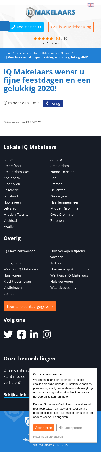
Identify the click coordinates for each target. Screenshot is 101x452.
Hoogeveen (12, 202)
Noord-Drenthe (62, 172)
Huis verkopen (61, 281)
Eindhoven (12, 184)
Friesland (11, 196)
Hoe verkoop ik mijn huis (69, 269)
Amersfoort (12, 165)
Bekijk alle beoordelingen (27, 394)
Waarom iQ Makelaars (21, 269)
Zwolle (9, 226)
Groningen (58, 196)
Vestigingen (13, 287)
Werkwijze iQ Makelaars (69, 275)
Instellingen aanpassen (48, 436)
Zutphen (57, 220)
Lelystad (10, 208)
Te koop (56, 263)
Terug (54, 103)
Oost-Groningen (63, 214)
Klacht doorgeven (17, 281)
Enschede (11, 190)
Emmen (56, 184)
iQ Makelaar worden (19, 251)
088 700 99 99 (28, 27)
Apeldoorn (12, 178)
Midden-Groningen (65, 208)
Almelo (9, 159)
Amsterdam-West (17, 172)
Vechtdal (10, 220)
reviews (51, 43)
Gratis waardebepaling (71, 27)
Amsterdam (59, 165)
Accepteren (43, 428)
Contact (10, 293)
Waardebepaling (63, 287)
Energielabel (13, 263)
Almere (56, 159)
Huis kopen (12, 275)
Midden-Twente (16, 214)
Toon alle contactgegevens (30, 306)
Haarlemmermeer (64, 202)
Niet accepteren (70, 428)
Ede (53, 178)
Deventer (57, 190)
